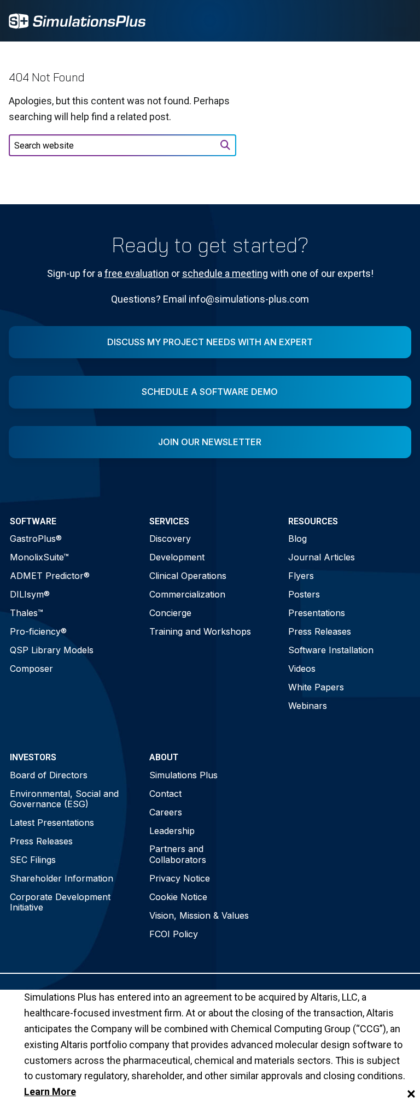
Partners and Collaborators (177, 854)
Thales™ (26, 612)
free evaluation (136, 273)
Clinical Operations (187, 575)
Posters (304, 594)
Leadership (172, 830)
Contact (165, 793)
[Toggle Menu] (397, 20)
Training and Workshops (200, 631)
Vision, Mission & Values (199, 915)
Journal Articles (321, 557)
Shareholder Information (61, 878)
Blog (297, 538)
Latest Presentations (52, 822)
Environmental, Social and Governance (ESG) (64, 798)
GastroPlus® (36, 538)
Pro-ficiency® (38, 631)
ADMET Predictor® (50, 575)
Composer (31, 668)
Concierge (170, 612)
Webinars (307, 705)
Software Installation (331, 649)
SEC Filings (33, 859)
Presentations (316, 612)
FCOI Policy (173, 934)
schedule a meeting (225, 273)
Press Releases (319, 631)
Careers (165, 812)
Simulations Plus (183, 775)
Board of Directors (49, 775)
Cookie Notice (178, 896)
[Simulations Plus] (77, 20)
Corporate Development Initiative (60, 902)
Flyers (301, 575)
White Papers (316, 687)
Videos (302, 668)
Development (177, 557)
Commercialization (187, 594)
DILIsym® (30, 594)
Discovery (170, 538)
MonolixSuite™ (39, 557)
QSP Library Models (52, 649)
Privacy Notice (179, 878)
